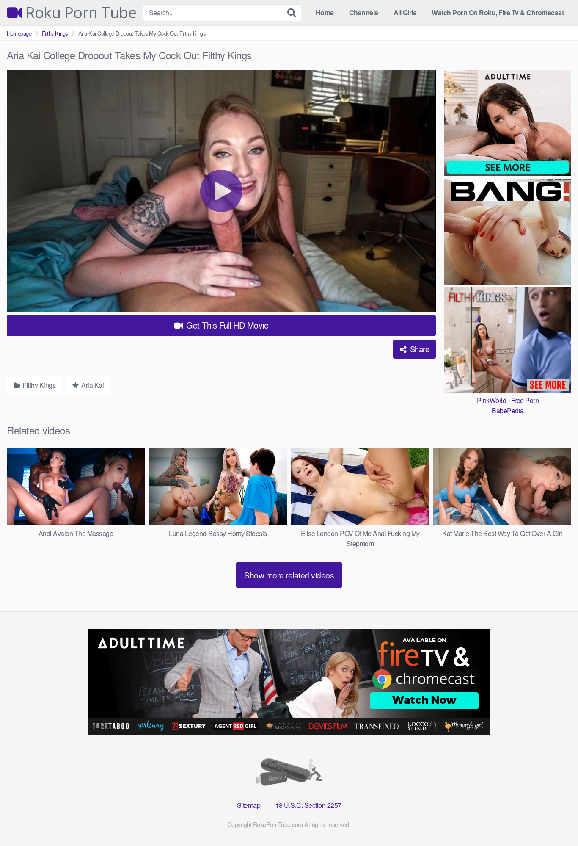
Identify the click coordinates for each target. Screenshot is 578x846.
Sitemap (249, 805)
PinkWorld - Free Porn (508, 400)
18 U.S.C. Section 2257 (308, 805)
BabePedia (508, 410)
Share (418, 348)
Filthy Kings (55, 33)
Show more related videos (289, 575)
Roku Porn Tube (79, 12)
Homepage (19, 33)
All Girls (405, 12)
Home (325, 12)
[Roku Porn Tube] (289, 773)
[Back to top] (554, 819)
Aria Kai (92, 385)
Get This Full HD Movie (226, 325)
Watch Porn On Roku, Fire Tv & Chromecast (498, 12)
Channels (363, 12)
